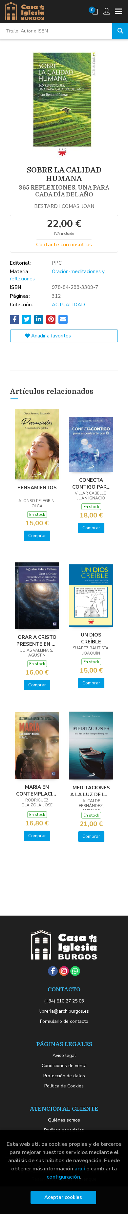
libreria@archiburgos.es (64, 1011)
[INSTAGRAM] (64, 971)
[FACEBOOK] (53, 971)
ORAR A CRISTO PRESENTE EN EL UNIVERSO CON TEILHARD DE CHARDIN (36, 640)
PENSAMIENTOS (37, 487)
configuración (63, 1177)
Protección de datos (64, 1076)
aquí (80, 1168)
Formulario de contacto (64, 1021)
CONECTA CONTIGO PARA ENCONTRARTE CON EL (91, 483)
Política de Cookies (64, 1086)
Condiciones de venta (64, 1065)
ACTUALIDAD (68, 304)
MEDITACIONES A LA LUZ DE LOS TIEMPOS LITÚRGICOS (91, 791)
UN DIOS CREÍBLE (91, 638)
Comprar (37, 536)
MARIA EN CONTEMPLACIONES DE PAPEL (37, 790)
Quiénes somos (64, 1120)
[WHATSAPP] (75, 971)
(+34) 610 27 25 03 (64, 1001)
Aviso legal (64, 1055)
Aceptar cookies (63, 1197)
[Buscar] (120, 31)
